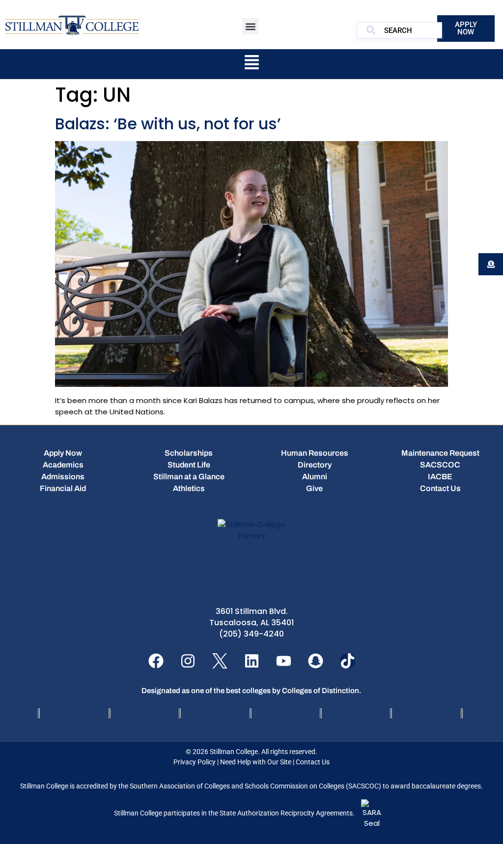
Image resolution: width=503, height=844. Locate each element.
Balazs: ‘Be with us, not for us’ (168, 124)
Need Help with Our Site (255, 762)
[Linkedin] (251, 661)
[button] (250, 26)
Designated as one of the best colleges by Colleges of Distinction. (251, 691)
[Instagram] (188, 661)
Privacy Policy (194, 762)
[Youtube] (283, 661)
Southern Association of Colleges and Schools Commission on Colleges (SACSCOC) (255, 786)
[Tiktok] (347, 661)
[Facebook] (156, 661)
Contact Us (313, 762)
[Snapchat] (315, 661)
